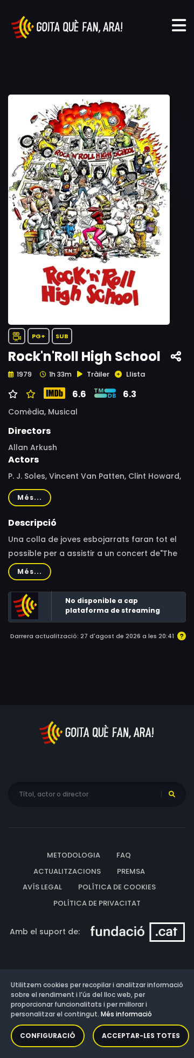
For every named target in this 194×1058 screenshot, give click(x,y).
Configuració (47, 1035)
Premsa (131, 871)
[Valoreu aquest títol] (29, 394)
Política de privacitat (97, 903)
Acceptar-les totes (141, 1035)
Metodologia (73, 855)
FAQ (123, 855)
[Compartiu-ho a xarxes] (176, 357)
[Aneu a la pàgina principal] (67, 26)
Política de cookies (117, 887)
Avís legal (42, 887)
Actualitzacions (67, 871)
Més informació (126, 1014)
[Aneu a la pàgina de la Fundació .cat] (138, 931)
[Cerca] (172, 794)
